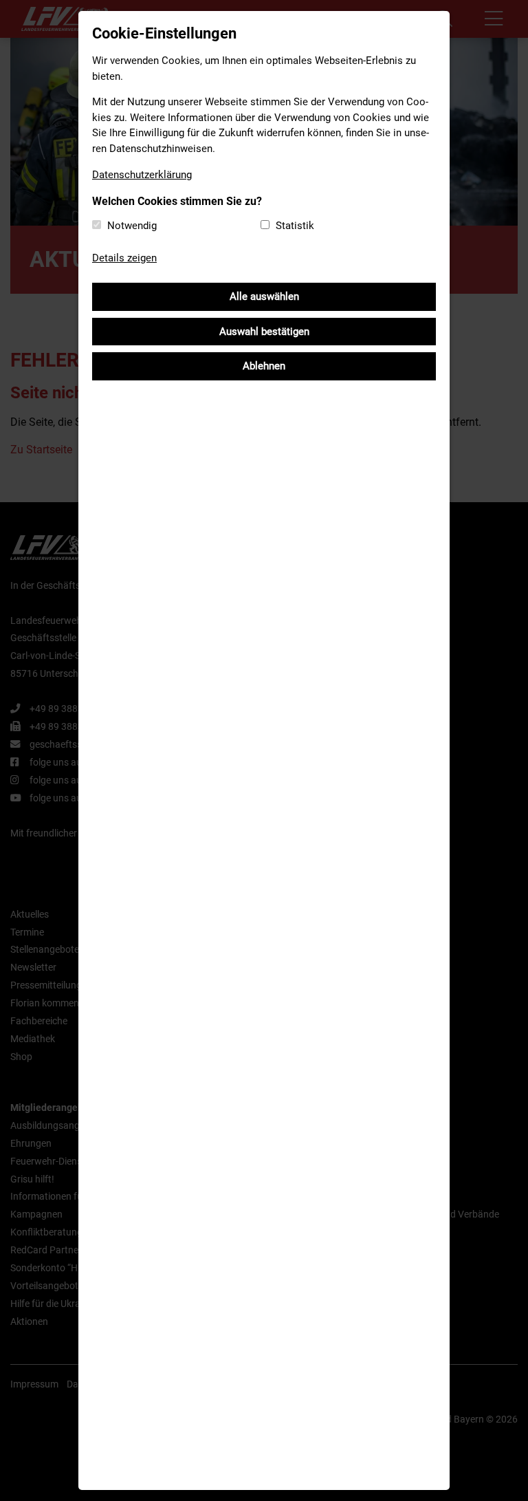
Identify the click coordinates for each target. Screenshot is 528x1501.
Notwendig (132, 225)
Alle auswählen (264, 296)
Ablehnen (264, 366)
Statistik (295, 225)
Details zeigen (124, 258)
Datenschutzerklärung (142, 175)
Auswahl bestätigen (264, 331)
